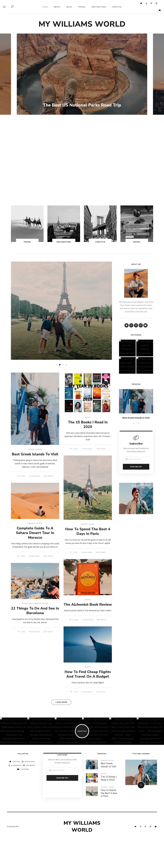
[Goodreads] (146, 3)
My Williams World (82, 24)
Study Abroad (34, 603)
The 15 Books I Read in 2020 (88, 424)
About (57, 7)
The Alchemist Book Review (88, 604)
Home (45, 7)
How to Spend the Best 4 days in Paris (87, 531)
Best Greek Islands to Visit (35, 454)
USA (85, 99)
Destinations (99, 7)
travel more (82, 731)
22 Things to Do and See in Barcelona (35, 610)
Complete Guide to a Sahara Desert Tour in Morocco (35, 533)
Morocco (31, 523)
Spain (24, 603)
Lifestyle (117, 7)
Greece (31, 449)
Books (136, 242)
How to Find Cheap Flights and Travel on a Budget (88, 674)
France (84, 524)
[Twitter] (141, 3)
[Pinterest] (151, 3)
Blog (69, 7)
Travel (82, 7)
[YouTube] (160, 10)
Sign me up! (136, 467)
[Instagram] (156, 3)
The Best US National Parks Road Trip (82, 105)
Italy (57, 305)
